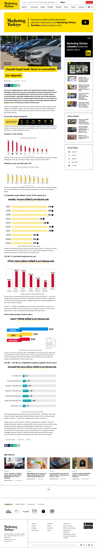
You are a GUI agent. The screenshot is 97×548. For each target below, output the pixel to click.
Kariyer (66, 7)
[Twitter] (83, 545)
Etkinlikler (50, 7)
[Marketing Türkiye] (11, 4)
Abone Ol (89, 2)
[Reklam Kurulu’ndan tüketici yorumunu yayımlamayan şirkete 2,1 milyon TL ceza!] (72, 87)
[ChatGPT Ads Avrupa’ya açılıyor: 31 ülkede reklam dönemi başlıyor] (72, 78)
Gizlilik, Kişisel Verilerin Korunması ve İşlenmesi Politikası (69, 536)
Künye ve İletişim (67, 526)
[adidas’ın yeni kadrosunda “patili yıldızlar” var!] (72, 137)
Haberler (24, 7)
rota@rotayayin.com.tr (9, 539)
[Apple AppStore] (88, 525)
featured (28, 439)
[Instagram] (86, 545)
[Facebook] (81, 545)
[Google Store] (88, 528)
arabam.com (8, 102)
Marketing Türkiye (8, 480)
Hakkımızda (66, 523)
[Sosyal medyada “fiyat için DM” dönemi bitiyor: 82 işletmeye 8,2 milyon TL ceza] (72, 129)
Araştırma (81, 7)
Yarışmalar (8, 504)
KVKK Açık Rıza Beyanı (69, 528)
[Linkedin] (92, 545)
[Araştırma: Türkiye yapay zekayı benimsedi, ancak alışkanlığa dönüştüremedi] (72, 95)
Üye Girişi (49, 528)
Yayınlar (41, 504)
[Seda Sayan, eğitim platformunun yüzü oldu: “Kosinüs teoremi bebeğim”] (72, 104)
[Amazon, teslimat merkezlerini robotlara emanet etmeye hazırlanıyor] (72, 121)
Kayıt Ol (49, 530)
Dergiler (42, 7)
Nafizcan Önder (7, 80)
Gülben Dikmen (75, 478)
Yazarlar (73, 7)
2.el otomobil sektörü (10, 439)
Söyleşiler (58, 7)
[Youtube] (89, 545)
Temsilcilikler (20, 504)
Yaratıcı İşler (34, 7)
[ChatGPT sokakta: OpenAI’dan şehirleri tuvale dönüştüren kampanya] (82, 463)
